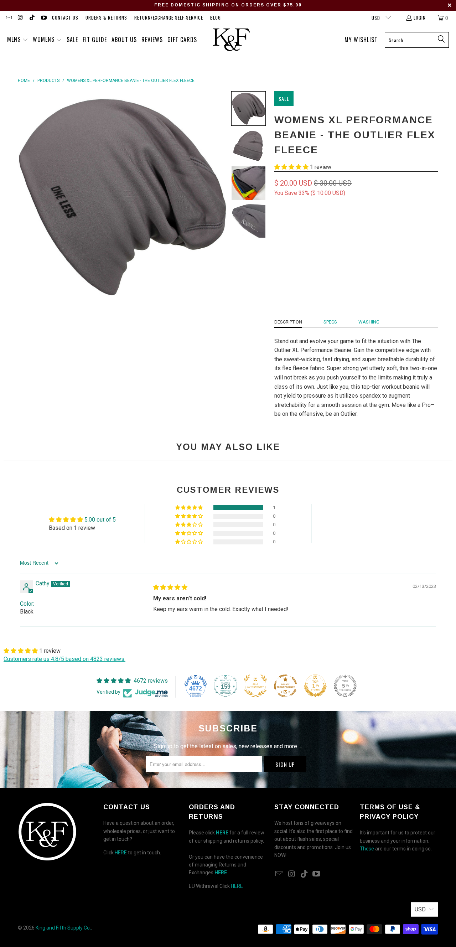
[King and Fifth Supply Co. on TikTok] (31, 17)
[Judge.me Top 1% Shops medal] (315, 685)
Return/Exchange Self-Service (168, 17)
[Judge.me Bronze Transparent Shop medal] (285, 685)
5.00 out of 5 (100, 519)
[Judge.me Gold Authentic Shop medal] (255, 685)
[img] (170, 587)
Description (288, 322)
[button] (17, 40)
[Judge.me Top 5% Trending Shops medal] (345, 685)
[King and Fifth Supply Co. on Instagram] (20, 17)
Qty (277, 246)
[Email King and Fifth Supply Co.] (8, 17)
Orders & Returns (106, 17)
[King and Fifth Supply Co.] (231, 40)
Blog (215, 17)
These (367, 849)
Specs (330, 322)
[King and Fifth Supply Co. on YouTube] (43, 17)
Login (420, 17)
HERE (121, 852)
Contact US (65, 17)
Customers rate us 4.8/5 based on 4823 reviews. (64, 659)
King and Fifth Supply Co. (63, 928)
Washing (368, 322)
